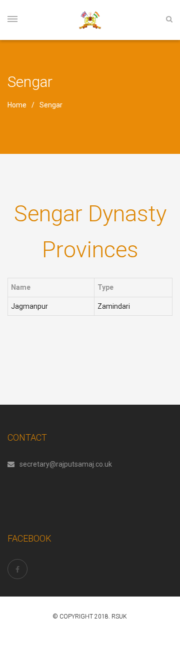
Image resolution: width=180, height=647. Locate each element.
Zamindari (114, 306)
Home (17, 104)
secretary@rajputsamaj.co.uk (66, 464)
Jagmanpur (29, 306)
